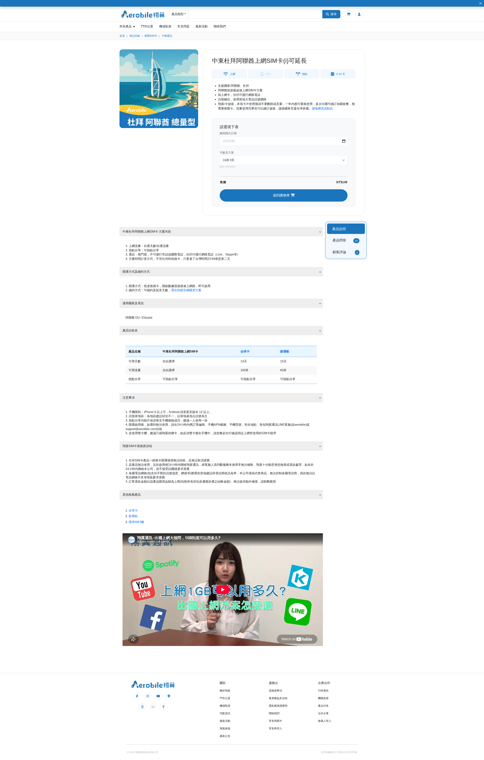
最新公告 (225, 735)
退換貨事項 (275, 690)
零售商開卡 (275, 720)
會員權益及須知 (278, 698)
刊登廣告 (323, 690)
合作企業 (323, 713)
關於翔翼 (225, 690)
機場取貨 (165, 26)
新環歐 (284, 351)
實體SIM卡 (150, 35)
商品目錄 (134, 35)
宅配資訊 (225, 713)
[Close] (480, 3)
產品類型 (177, 14)
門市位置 (147, 26)
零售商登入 (275, 728)
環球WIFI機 (136, 522)
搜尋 (333, 14)
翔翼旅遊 (225, 728)
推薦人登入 (324, 720)
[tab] (346, 229)
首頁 (122, 35)
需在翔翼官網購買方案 (186, 290)
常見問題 (183, 26)
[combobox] (255, 14)
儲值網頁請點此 (322, 108)
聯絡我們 (220, 26)
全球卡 (245, 351)
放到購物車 (282, 195)
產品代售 (323, 705)
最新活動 (201, 26)
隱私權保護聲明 (278, 705)
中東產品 (167, 35)
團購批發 (323, 698)
